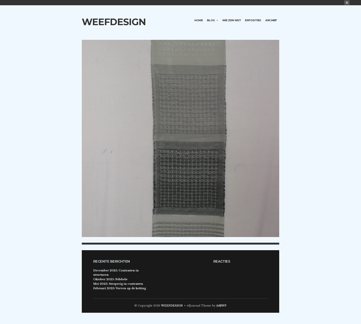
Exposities (253, 20)
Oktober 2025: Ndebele (110, 279)
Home (198, 20)
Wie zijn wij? (231, 20)
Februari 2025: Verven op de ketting (119, 288)
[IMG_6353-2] (180, 138)
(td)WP (221, 305)
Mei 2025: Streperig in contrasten (118, 283)
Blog (211, 20)
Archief (271, 20)
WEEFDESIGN (114, 21)
